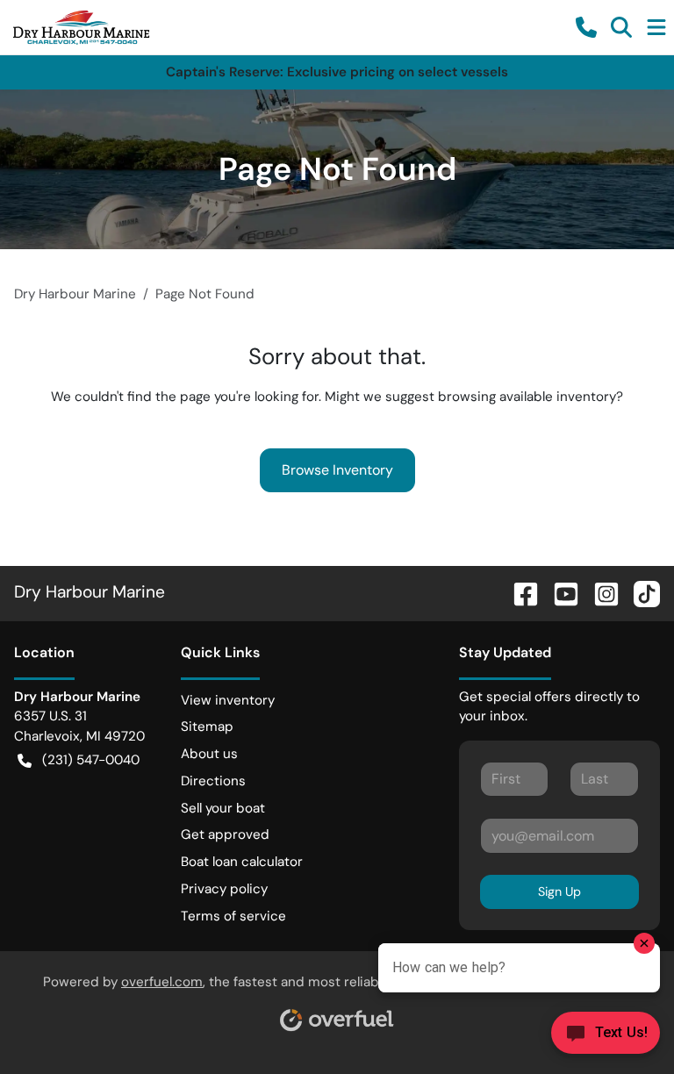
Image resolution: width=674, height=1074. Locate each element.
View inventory (228, 700)
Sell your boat (223, 808)
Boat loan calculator (242, 861)
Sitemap (207, 726)
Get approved (225, 834)
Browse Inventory (337, 470)
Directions (213, 781)
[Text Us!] (605, 1037)
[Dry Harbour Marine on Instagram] (599, 592)
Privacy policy (224, 889)
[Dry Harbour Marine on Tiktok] (640, 592)
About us (209, 754)
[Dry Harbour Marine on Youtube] (559, 592)
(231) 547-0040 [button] (91, 760)
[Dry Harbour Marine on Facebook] (518, 592)
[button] (586, 27)
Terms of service (233, 916)
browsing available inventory (527, 396)
